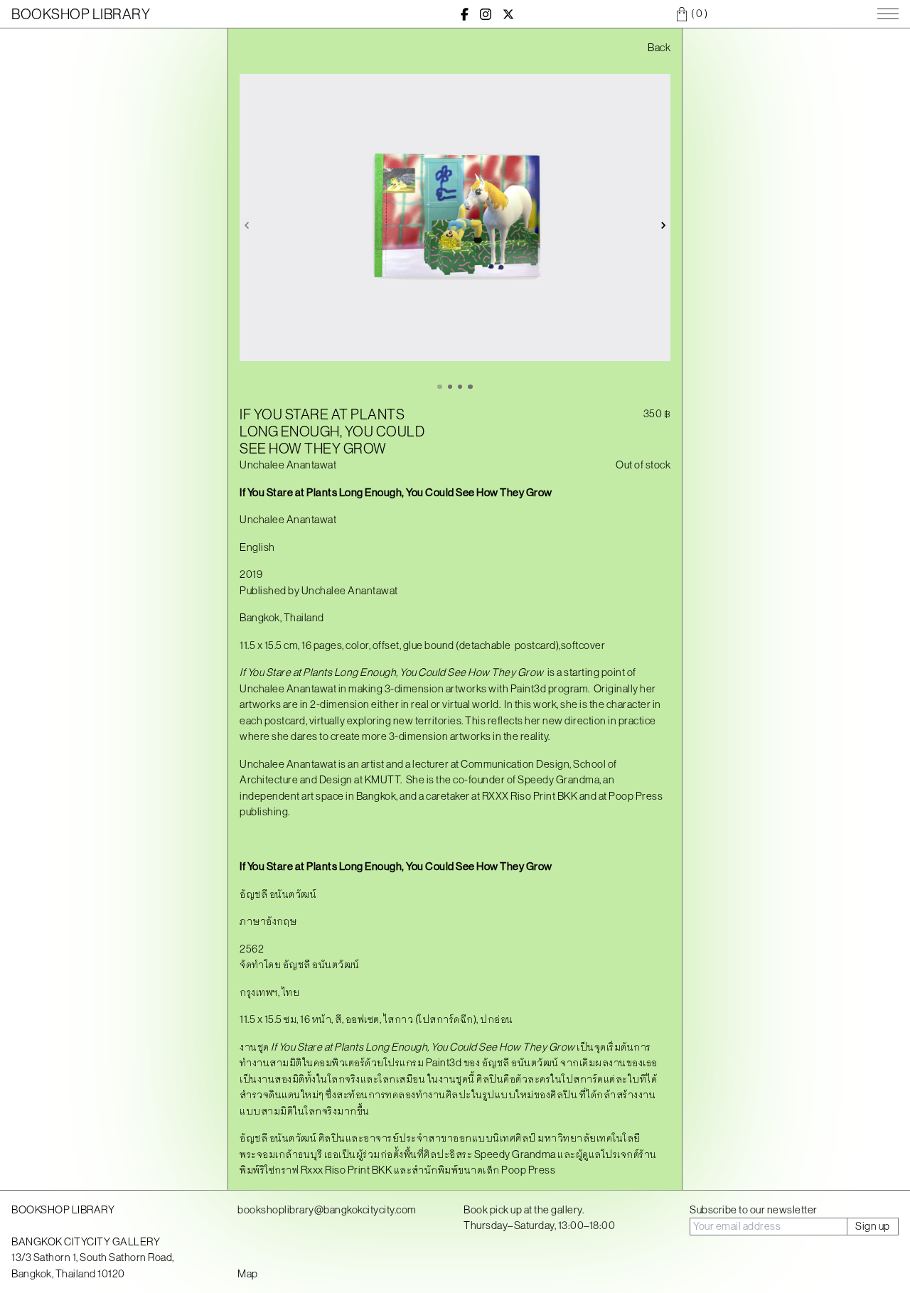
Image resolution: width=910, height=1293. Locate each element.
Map (247, 1273)
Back (659, 47)
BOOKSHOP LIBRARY (80, 14)
